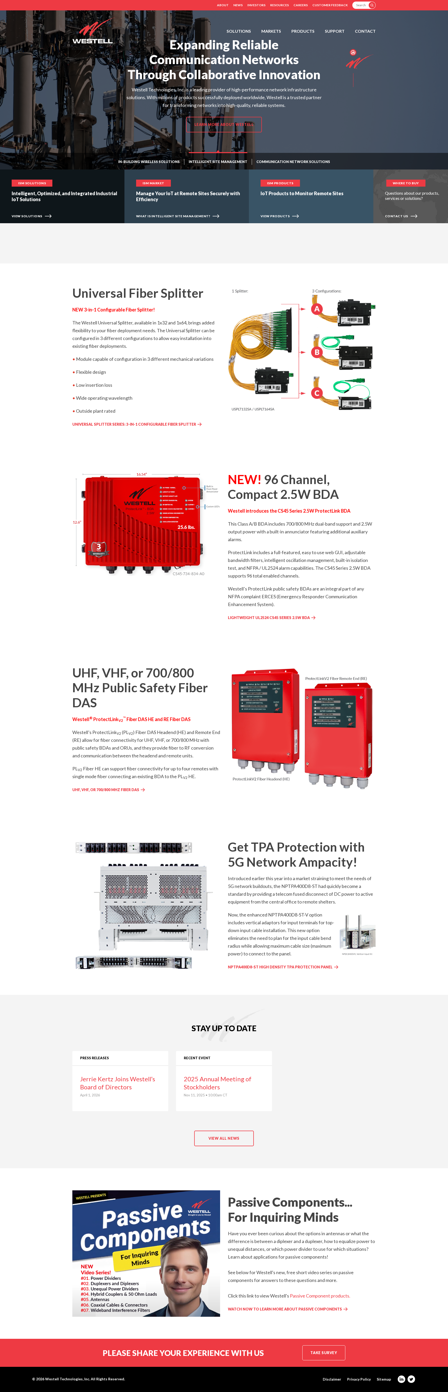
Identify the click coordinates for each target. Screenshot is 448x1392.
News (238, 5)
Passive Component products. (320, 1296)
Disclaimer (332, 1379)
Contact (365, 31)
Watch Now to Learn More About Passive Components (285, 1309)
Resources (279, 5)
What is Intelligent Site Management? (173, 216)
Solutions (239, 31)
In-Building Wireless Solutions (149, 162)
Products (302, 31)
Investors (256, 5)
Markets (271, 31)
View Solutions (27, 216)
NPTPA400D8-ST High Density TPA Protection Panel (280, 967)
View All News (223, 1138)
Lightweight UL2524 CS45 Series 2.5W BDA (269, 617)
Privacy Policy (359, 1379)
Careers (300, 5)
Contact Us (396, 216)
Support (335, 31)
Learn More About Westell (224, 124)
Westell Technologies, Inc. (67, 1379)
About (223, 5)
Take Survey (323, 1352)
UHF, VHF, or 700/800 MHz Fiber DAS (105, 789)
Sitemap (384, 1379)
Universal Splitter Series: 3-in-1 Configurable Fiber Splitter (134, 424)
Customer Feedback (330, 5)
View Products (275, 216)
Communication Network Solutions (293, 162)
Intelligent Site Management (218, 162)
